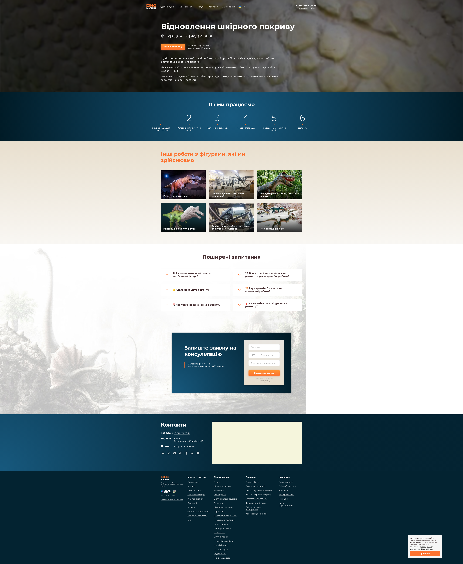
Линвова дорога (222, 558)
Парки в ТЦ (219, 532)
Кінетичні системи (223, 507)
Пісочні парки (221, 549)
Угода (181, 500)
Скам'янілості (194, 490)
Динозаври (193, 482)
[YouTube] (175, 453)
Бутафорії (192, 503)
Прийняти (425, 553)
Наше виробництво (286, 504)
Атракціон (219, 511)
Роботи (191, 507)
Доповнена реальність (225, 516)
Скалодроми (220, 495)
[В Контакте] (163, 453)
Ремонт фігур (252, 482)
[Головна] (165, 478)
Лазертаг (218, 503)
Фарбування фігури (256, 503)
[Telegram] (192, 453)
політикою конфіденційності (264, 382)
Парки (217, 482)
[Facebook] (186, 453)
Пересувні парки (222, 528)
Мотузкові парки (222, 486)
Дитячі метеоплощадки (226, 499)
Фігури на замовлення (198, 511)
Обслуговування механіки (259, 490)
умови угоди (426, 547)
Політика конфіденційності (170, 500)
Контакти (283, 490)
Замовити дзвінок (308, 8)
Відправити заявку (264, 373)
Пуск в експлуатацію (256, 486)
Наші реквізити (286, 495)
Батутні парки (221, 537)
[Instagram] (169, 453)
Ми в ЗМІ (283, 499)
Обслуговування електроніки (254, 508)
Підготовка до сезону (256, 499)
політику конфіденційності (421, 549)
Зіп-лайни (219, 490)
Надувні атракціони (224, 541)
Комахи (191, 486)
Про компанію (286, 482)
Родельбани (220, 554)
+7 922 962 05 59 (306, 5)
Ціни (189, 520)
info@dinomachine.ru (184, 446)
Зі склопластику (195, 499)
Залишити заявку (173, 47)
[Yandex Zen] (198, 453)
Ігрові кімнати (221, 545)
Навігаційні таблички (224, 520)
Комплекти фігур (196, 495)
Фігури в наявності (197, 516)
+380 (253, 355)
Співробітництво (287, 486)
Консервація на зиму (256, 514)
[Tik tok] (180, 453)
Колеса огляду (221, 524)
